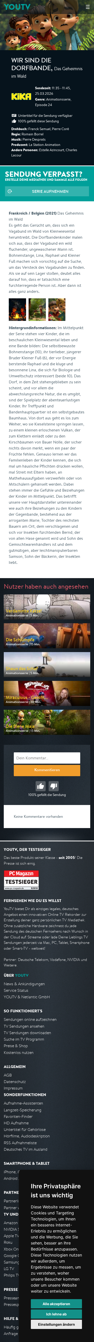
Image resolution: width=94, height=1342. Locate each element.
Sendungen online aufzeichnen (30, 1019)
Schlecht (54, 786)
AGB (8, 1075)
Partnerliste (14, 1201)
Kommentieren (47, 770)
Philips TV (12, 1275)
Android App (15, 1178)
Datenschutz (15, 1081)
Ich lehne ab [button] (56, 1314)
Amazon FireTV (17, 1222)
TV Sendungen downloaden (27, 1032)
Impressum (13, 1088)
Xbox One (12, 1249)
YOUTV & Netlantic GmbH (27, 997)
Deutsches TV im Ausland (25, 1149)
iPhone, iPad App (18, 1172)
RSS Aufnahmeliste (20, 1142)
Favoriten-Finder (18, 1116)
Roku (8, 1242)
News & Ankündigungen (24, 984)
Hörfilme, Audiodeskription (27, 1136)
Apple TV (11, 1235)
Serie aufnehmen (50, 191)
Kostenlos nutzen (19, 1052)
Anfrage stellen (17, 1333)
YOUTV (17, 7)
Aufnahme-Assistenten (23, 1103)
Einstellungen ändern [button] (56, 1324)
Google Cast (15, 1255)
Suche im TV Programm (24, 1039)
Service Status (16, 990)
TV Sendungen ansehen (24, 1026)
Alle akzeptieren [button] (56, 1304)
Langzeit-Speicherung (22, 1110)
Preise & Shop (16, 1045)
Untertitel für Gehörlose (25, 1129)
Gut (41, 786)
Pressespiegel (15, 1304)
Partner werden (17, 1207)
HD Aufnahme (16, 1123)
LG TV (9, 1268)
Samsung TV (14, 1262)
